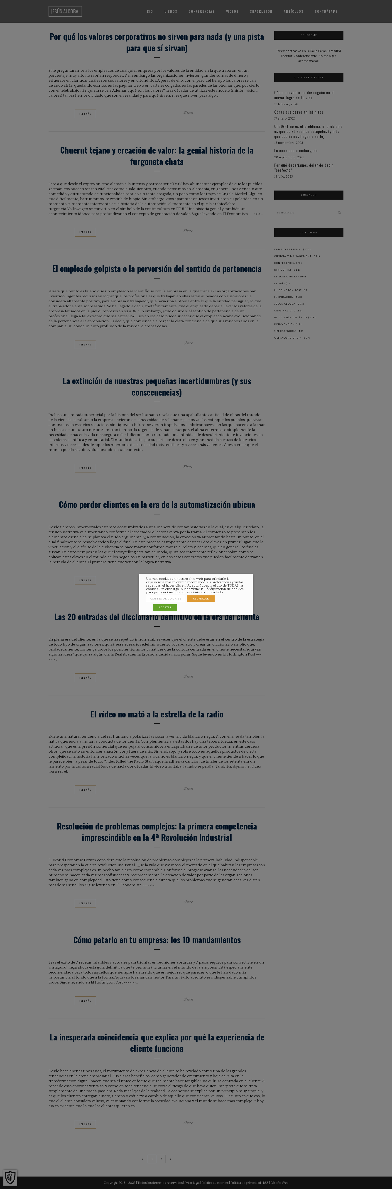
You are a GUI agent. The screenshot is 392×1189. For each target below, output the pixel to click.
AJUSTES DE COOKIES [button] (165, 598)
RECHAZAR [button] (201, 598)
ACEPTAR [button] (165, 607)
